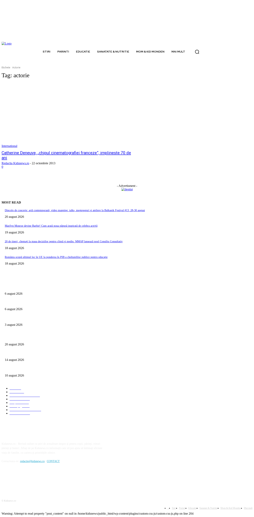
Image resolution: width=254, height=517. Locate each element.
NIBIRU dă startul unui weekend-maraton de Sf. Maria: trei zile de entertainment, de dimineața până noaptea (66, 353)
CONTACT (53, 461)
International (9, 146)
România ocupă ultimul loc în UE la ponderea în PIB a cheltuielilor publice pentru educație (56, 257)
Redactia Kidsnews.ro (15, 163)
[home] (36, 51)
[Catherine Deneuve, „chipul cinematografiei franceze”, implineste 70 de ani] (67, 115)
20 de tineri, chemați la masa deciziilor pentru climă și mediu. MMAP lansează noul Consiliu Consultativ (64, 241)
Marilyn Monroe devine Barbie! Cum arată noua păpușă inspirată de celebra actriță (51, 225)
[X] (26, 479)
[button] (197, 51)
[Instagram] (16, 479)
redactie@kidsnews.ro (32, 461)
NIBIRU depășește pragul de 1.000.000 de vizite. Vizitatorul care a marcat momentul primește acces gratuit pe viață (70, 368)
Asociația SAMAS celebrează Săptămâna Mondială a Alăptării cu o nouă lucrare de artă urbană (58, 318)
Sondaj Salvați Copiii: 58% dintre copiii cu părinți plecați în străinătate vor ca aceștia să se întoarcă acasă (64, 302)
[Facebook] (6, 479)
